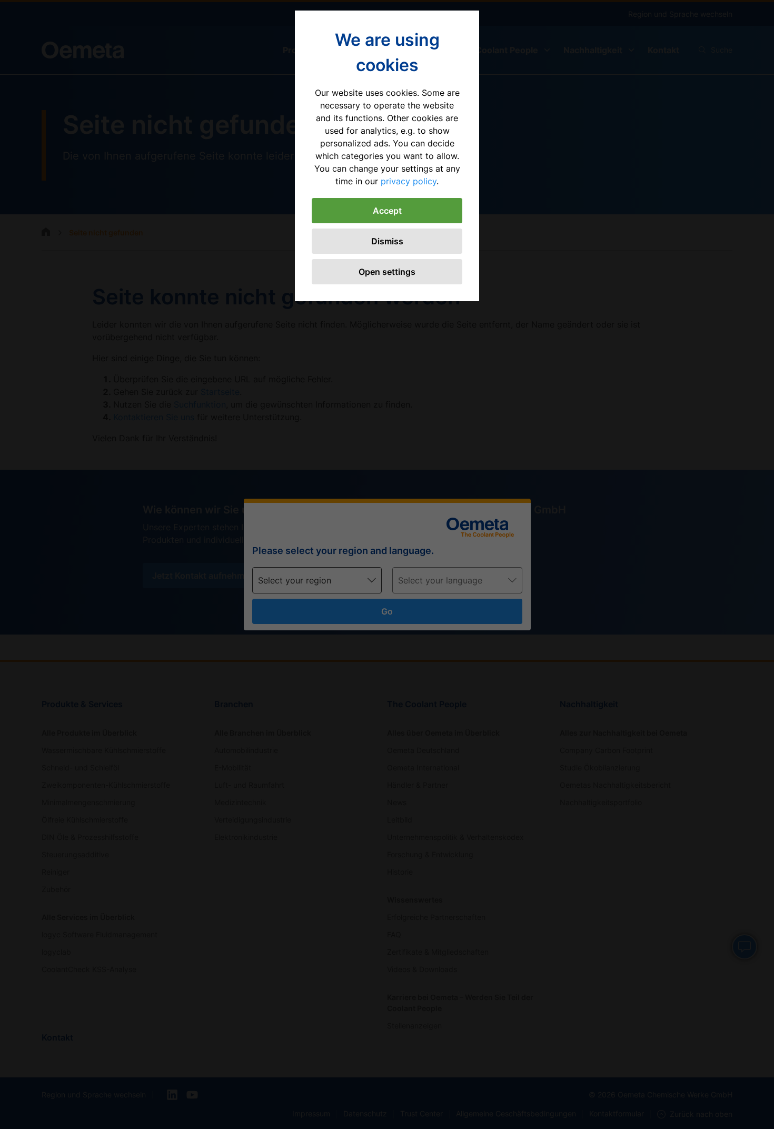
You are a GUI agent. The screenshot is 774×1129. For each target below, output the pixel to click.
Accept (387, 210)
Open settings (387, 271)
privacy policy (408, 181)
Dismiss (387, 241)
